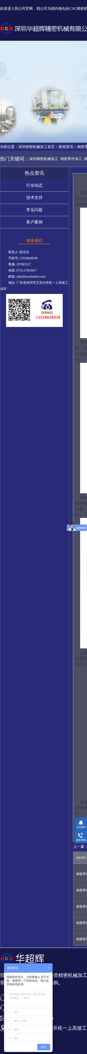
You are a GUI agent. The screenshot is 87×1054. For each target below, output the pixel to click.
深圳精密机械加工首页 (36, 147)
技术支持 (34, 197)
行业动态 (34, 185)
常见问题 (34, 209)
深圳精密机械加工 (43, 159)
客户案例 (34, 222)
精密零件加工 (71, 159)
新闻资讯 (66, 147)
